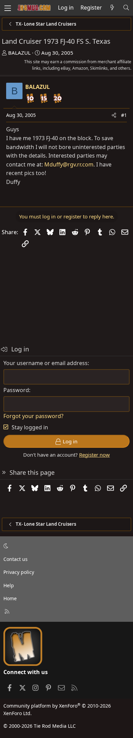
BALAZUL (19, 52)
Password (16, 390)
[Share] (114, 115)
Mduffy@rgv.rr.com (68, 164)
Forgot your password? (33, 416)
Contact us (15, 559)
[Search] (126, 8)
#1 (124, 115)
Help (8, 585)
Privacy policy (18, 572)
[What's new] (112, 8)
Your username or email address (45, 363)
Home (10, 598)
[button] (65, 546)
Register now (94, 454)
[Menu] (7, 8)
